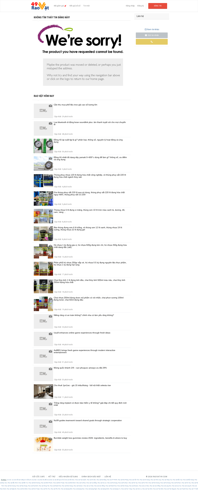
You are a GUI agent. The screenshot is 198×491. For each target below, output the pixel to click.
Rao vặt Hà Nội (91, 479)
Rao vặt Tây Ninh (147, 489)
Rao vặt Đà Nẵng (101, 479)
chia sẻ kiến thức (70, 479)
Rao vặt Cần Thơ (134, 479)
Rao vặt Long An (187, 486)
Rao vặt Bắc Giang (188, 479)
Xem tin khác (153, 29)
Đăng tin (157, 6)
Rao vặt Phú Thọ (45, 489)
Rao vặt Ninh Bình (22, 489)
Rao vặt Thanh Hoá (182, 489)
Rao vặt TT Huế (193, 489)
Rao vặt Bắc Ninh (13, 482)
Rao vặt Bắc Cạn (178, 479)
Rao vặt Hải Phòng (123, 479)
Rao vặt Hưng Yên (44, 486)
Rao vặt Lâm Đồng (99, 486)
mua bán (34, 479)
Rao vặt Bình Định (70, 482)
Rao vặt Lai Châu (88, 486)
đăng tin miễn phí (26, 479)
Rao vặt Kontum (78, 486)
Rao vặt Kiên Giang (67, 486)
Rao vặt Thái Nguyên (170, 489)
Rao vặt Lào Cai (177, 486)
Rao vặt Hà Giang (112, 482)
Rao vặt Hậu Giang (22, 486)
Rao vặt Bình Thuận (59, 482)
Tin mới (86, 6)
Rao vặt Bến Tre (23, 482)
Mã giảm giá (59, 6)
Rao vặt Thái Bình (158, 489)
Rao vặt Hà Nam (123, 482)
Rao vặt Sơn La (137, 489)
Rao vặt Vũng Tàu (167, 479)
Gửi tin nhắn (153, 35)
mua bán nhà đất (42, 479)
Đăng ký (140, 6)
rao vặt (9, 479)
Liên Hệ (108, 477)
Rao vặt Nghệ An (12, 489)
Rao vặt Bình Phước (47, 482)
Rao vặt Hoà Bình (33, 486)
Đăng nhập (130, 6)
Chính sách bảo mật (91, 477)
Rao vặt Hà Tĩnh (143, 482)
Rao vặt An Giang (145, 479)
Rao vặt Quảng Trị (115, 489)
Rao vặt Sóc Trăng (126, 489)
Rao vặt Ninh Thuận (34, 489)
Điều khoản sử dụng (68, 477)
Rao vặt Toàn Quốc (81, 479)
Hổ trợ (51, 477)
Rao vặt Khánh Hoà (55, 486)
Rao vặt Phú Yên (56, 489)
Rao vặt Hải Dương (154, 482)
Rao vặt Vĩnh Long (155, 479)
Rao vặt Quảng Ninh (103, 489)
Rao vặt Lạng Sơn (166, 486)
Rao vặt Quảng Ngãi (91, 489)
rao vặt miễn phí (16, 479)
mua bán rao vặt (51, 479)
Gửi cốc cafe (38, 477)
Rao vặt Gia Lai (102, 482)
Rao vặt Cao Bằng (91, 482)
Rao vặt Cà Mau (81, 482)
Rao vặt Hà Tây (133, 482)
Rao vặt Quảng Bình (67, 489)
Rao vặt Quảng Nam (79, 489)
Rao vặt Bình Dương (35, 482)
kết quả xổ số (60, 479)
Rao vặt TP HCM (112, 479)
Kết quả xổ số (75, 6)
